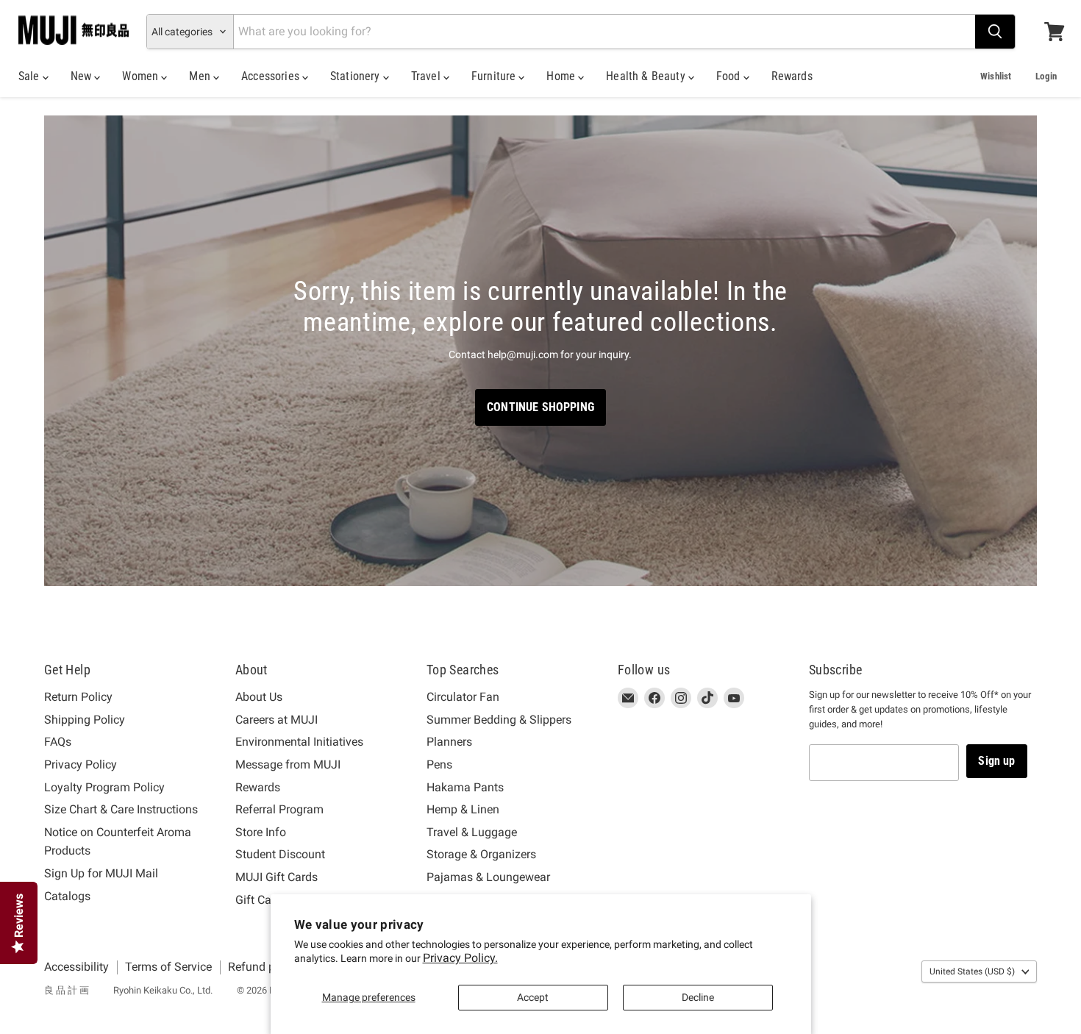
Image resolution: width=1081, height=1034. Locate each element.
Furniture (495, 76)
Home (562, 76)
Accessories (271, 76)
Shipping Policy (84, 720)
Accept (533, 997)
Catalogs (67, 896)
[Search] (995, 32)
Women (141, 76)
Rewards (792, 76)
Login (1046, 76)
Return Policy (78, 697)
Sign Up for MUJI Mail (101, 873)
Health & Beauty (647, 76)
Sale (30, 76)
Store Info (260, 832)
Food (729, 76)
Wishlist (995, 76)
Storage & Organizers (481, 854)
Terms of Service (168, 967)
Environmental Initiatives (299, 742)
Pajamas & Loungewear (488, 877)
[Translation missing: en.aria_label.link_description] (540, 351)
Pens (439, 764)
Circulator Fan (463, 697)
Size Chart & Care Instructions (121, 809)
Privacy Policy (80, 764)
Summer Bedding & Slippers (499, 720)
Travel (427, 76)
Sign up (996, 761)
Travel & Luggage (472, 832)
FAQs (57, 742)
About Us (258, 697)
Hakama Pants (465, 787)
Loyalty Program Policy (104, 787)
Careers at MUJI (276, 720)
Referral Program (279, 809)
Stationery (356, 76)
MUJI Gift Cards (276, 877)
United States (972, 971)
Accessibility (76, 967)
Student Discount (280, 854)
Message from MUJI (287, 764)
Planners (449, 742)
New (83, 76)
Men (201, 76)
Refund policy (263, 967)
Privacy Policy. (460, 958)
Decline (698, 997)
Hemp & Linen (463, 809)
